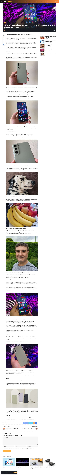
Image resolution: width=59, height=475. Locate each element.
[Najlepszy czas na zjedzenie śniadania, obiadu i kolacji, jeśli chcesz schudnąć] (42, 54)
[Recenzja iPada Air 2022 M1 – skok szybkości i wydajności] (22, 462)
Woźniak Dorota (9, 30)
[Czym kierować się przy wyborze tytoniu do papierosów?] (42, 37)
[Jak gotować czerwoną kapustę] (42, 50)
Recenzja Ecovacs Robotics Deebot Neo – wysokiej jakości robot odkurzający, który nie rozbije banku (36, 467)
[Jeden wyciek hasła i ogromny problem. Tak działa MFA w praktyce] (42, 41)
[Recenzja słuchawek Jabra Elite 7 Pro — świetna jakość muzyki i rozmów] (50, 462)
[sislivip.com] (6, 1)
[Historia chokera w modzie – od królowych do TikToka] (42, 46)
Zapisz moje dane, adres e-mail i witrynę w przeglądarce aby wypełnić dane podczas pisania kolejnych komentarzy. (19, 448)
